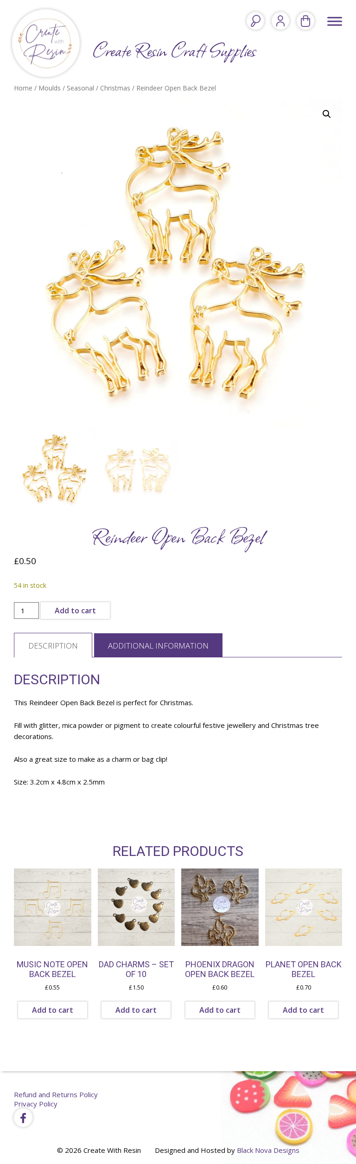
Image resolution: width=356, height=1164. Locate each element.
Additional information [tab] (158, 645)
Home (23, 88)
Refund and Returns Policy (56, 1094)
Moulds (49, 88)
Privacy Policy (35, 1103)
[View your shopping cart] (305, 21)
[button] (326, 114)
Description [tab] (53, 645)
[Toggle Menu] (334, 21)
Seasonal (80, 88)
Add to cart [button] (52, 1010)
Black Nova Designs (268, 1150)
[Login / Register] (280, 21)
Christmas (115, 88)
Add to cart (75, 610)
